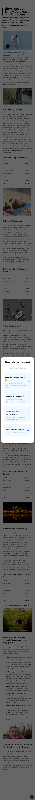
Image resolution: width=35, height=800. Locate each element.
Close (17, 438)
